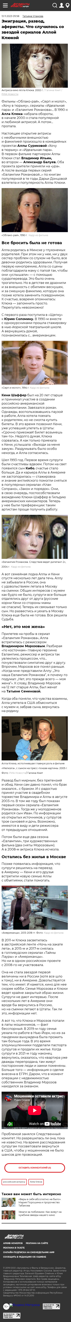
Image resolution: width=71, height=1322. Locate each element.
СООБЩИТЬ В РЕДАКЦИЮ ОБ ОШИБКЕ (24, 1257)
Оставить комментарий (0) (35, 1168)
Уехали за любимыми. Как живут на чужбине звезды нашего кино (40, 1213)
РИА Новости (10, 94)
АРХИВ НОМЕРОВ (13, 1243)
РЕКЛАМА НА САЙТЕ (37, 1243)
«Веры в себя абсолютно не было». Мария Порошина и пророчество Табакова (40, 1202)
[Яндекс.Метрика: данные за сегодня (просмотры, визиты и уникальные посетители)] (24, 1305)
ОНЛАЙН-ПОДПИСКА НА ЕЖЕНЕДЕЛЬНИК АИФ (28, 1252)
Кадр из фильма (38, 235)
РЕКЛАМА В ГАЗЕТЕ (14, 1248)
